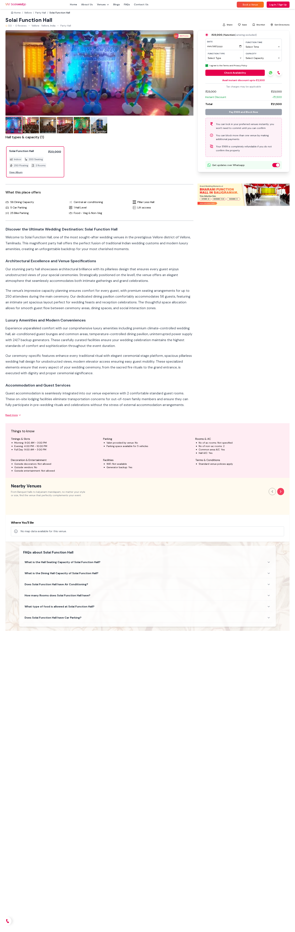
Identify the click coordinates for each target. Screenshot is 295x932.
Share (230, 24)
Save (244, 24)
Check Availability (235, 72)
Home (73, 4)
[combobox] (262, 47)
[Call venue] (7, 921)
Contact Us (141, 4)
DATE (210, 41)
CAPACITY (251, 53)
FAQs (127, 4)
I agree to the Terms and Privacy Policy (228, 65)
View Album (16, 172)
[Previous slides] (272, 491)
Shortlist (260, 24)
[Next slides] (280, 491)
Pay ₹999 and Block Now (243, 112)
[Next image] (187, 72)
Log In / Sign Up (278, 4)
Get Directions (282, 24)
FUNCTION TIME (254, 42)
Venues (101, 4)
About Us (87, 4)
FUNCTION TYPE (216, 53)
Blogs (116, 4)
